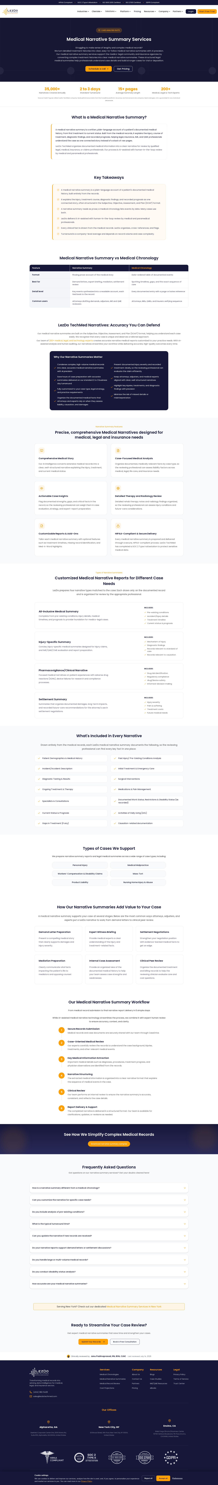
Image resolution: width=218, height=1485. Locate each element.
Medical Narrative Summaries (113, 1379)
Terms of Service (180, 1379)
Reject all (148, 1478)
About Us (136, 1374)
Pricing (137, 11)
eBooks (153, 1388)
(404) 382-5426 (40, 1392)
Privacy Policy (179, 1374)
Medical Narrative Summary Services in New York (134, 1306)
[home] (10, 11)
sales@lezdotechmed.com (45, 1396)
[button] (83, 11)
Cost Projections (107, 1388)
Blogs (152, 1374)
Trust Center (179, 1383)
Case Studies (155, 1379)
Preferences (177, 1478)
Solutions (110, 11)
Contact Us (137, 1379)
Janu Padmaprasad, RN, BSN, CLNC (108, 1356)
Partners (135, 1383)
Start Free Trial (207, 11)
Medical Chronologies (109, 1374)
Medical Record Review (110, 1383)
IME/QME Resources (158, 1383)
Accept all (163, 1478)
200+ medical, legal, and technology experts (71, 340)
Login (191, 11)
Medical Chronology (142, 268)
